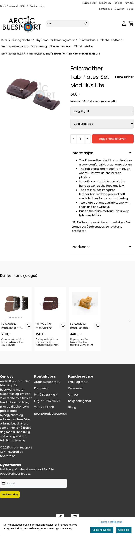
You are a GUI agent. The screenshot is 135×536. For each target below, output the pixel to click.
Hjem (3, 53)
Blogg (130, 8)
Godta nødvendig (101, 529)
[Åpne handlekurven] (131, 23)
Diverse (54, 46)
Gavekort (119, 8)
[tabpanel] (16, 319)
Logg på (118, 2)
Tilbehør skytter (16, 53)
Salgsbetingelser (79, 401)
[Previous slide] (5, 320)
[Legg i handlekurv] (113, 138)
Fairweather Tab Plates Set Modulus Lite (76, 53)
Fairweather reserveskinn (44, 326)
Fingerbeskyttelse (34, 53)
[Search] (85, 23)
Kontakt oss (105, 8)
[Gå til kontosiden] (124, 23)
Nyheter (66, 46)
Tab (48, 53)
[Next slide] (129, 320)
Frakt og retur (89, 2)
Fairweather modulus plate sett (11, 326)
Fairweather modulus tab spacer (79, 326)
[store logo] (22, 23)
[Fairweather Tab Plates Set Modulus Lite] (33, 93)
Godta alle (123, 529)
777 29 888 (46, 407)
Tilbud (78, 46)
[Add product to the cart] (28, 326)
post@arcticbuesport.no (51, 414)
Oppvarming (39, 46)
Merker (89, 46)
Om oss (129, 2)
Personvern (105, 2)
